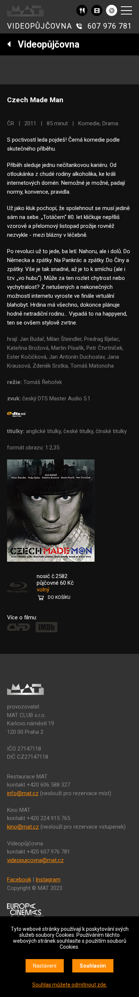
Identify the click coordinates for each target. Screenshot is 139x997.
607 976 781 (109, 26)
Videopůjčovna (45, 44)
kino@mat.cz (23, 826)
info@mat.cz (23, 793)
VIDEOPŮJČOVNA (39, 26)
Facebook (19, 879)
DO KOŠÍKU (59, 597)
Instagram (48, 879)
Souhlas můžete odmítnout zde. (69, 985)
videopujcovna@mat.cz (35, 860)
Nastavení (44, 966)
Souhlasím (93, 966)
